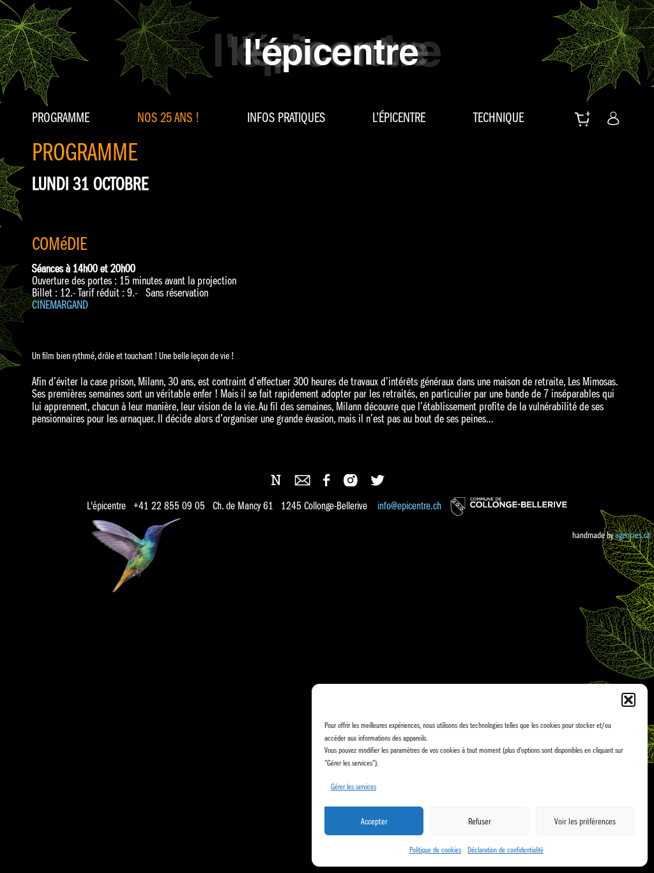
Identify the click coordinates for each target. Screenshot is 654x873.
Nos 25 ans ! (168, 117)
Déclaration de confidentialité (506, 849)
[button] (628, 699)
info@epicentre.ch (409, 506)
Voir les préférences (585, 821)
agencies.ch (633, 535)
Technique (498, 117)
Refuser (479, 821)
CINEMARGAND (61, 305)
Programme (60, 117)
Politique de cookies (435, 849)
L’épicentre (398, 117)
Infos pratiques (286, 117)
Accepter (374, 821)
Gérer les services (353, 786)
